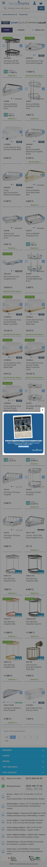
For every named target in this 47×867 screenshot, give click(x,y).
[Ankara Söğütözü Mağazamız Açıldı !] (23, 453)
